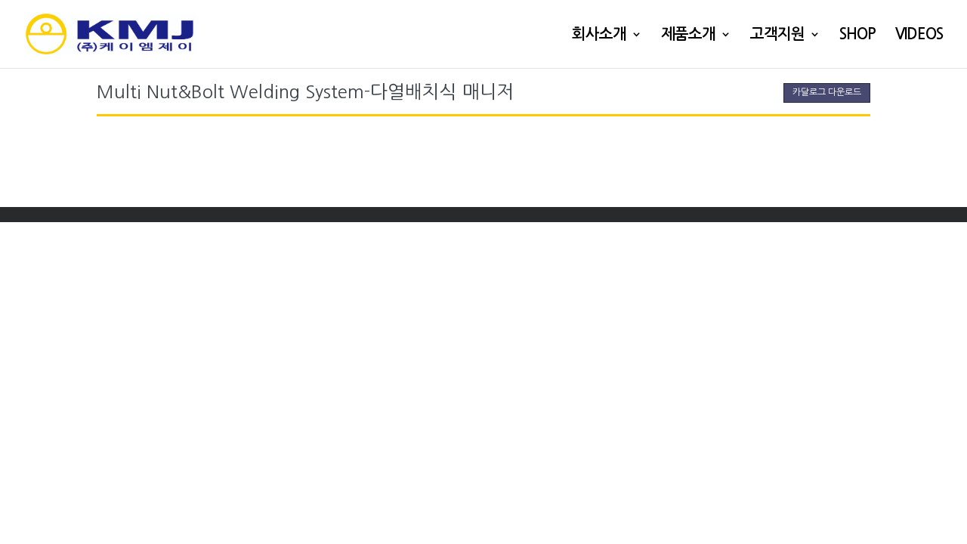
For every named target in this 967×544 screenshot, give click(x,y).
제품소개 (688, 35)
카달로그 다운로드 (826, 92)
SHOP (857, 35)
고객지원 (777, 35)
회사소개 (599, 35)
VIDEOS (919, 35)
